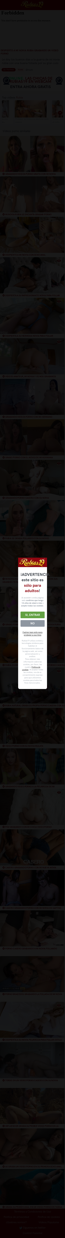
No (32, 623)
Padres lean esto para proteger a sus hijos (32, 633)
